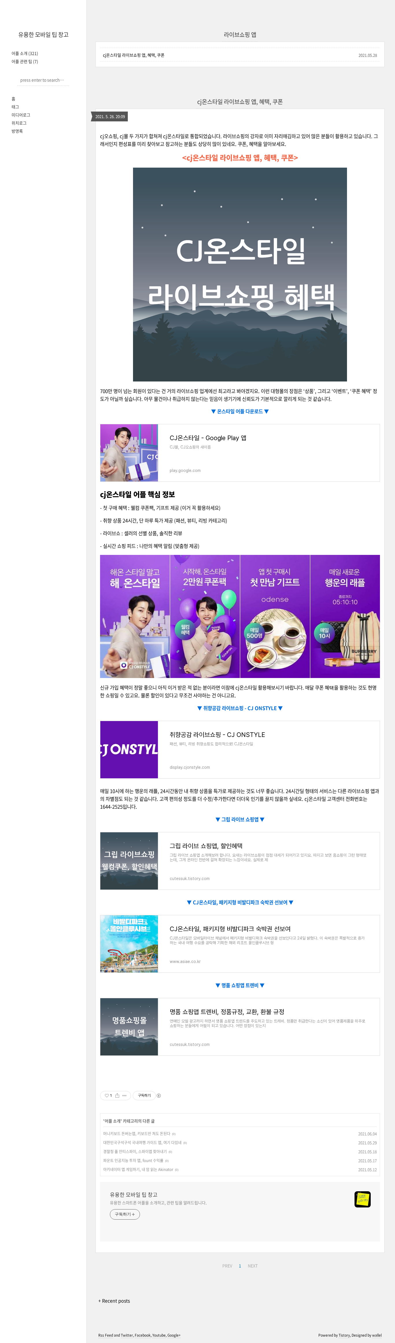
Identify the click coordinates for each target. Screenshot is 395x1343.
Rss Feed (105, 1335)
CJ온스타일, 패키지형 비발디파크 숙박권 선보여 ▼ (243, 902)
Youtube (159, 1335)
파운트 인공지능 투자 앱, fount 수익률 (133, 1160)
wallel (377, 1335)
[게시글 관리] (124, 1095)
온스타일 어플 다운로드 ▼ (242, 411)
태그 (15, 107)
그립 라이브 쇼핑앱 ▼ (242, 819)
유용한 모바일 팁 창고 (43, 34)
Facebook (143, 1335)
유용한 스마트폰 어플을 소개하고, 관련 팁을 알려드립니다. (158, 1202)
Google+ (174, 1335)
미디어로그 (21, 115)
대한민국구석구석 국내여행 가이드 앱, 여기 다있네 (142, 1142)
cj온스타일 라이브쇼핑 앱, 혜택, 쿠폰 (134, 55)
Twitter (127, 1335)
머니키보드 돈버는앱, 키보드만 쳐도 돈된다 (136, 1133)
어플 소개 (25, 53)
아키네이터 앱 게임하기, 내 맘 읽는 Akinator (138, 1169)
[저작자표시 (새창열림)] (158, 1095)
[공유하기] (117, 1095)
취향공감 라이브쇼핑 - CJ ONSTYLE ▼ (242, 708)
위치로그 (19, 123)
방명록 (17, 131)
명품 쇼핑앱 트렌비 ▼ (242, 985)
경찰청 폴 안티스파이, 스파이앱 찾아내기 (135, 1151)
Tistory (344, 1335)
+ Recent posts (114, 1300)
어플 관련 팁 (25, 61)
